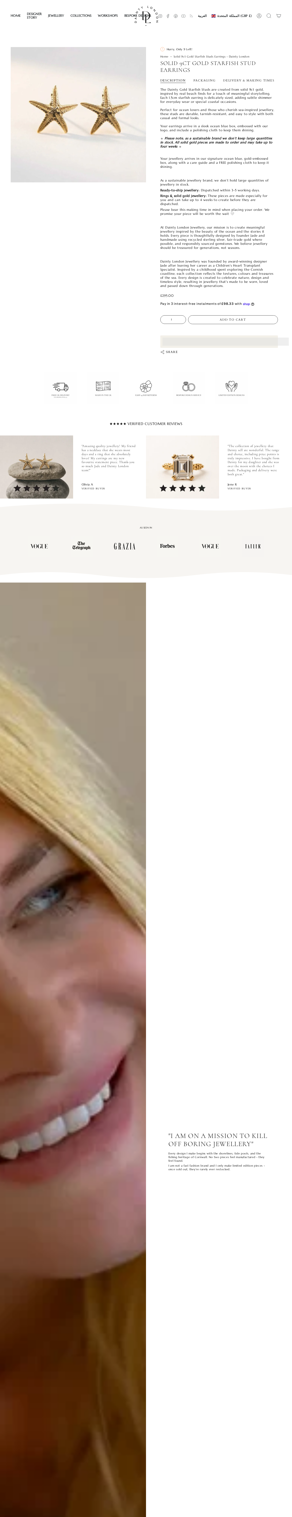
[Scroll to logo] (39, 546)
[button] (34, 16)
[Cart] (279, 15)
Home (164, 56)
